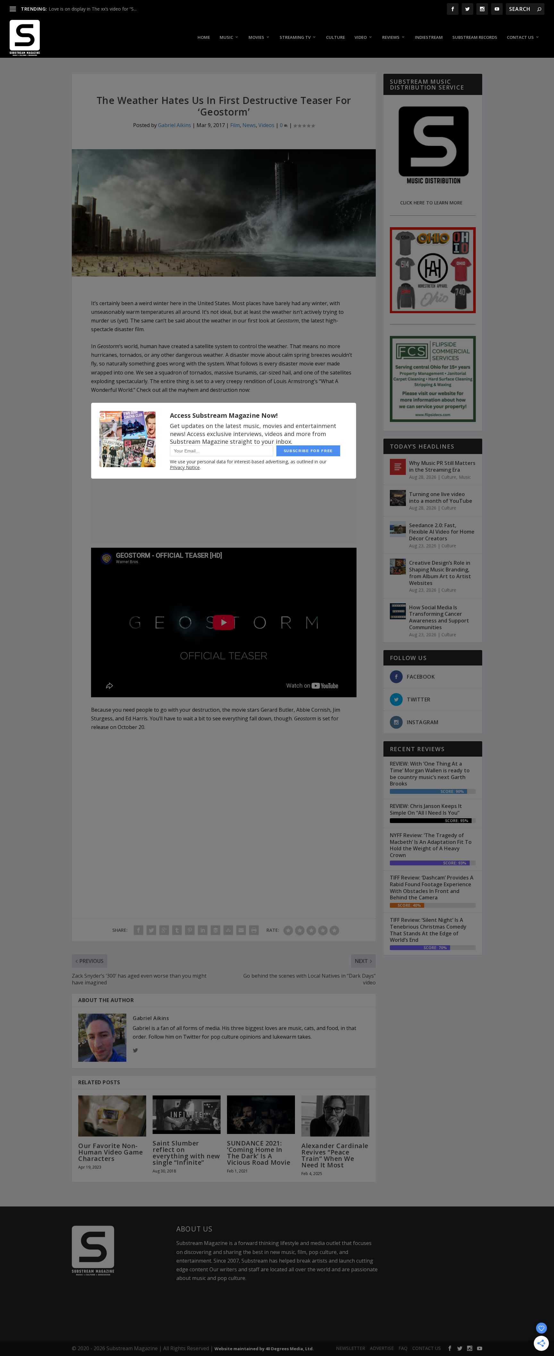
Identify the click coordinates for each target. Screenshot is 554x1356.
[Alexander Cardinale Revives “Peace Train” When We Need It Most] (335, 1115)
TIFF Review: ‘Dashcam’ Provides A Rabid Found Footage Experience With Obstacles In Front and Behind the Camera (432, 887)
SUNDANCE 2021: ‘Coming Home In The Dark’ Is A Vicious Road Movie (258, 1153)
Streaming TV (295, 37)
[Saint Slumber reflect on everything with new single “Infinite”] (187, 1114)
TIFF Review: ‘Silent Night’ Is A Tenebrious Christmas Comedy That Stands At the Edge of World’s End (428, 929)
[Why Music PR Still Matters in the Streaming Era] (398, 467)
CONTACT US (426, 1348)
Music (226, 37)
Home (203, 37)
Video (361, 37)
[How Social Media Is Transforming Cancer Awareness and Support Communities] (398, 611)
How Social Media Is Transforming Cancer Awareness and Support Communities (439, 617)
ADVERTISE (382, 1348)
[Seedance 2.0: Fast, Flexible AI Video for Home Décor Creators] (398, 529)
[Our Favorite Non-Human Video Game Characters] (112, 1115)
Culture (335, 37)
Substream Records (474, 37)
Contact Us (520, 37)
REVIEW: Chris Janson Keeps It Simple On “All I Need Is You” (426, 809)
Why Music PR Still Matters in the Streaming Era (442, 466)
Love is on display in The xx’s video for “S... (93, 9)
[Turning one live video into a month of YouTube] (398, 498)
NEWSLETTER (350, 1348)
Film (235, 125)
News (249, 125)
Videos (266, 125)
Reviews (390, 37)
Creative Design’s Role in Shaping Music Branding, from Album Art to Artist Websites (440, 572)
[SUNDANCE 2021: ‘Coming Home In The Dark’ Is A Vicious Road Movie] (261, 1114)
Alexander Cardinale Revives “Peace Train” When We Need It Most (334, 1155)
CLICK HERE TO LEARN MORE (431, 203)
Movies (256, 37)
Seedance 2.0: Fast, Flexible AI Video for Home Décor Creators (441, 532)
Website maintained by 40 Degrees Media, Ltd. (264, 1349)
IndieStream (429, 37)
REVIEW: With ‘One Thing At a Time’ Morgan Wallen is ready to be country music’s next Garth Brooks (430, 773)
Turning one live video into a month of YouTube (440, 497)
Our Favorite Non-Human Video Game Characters (110, 1152)
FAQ (403, 1348)
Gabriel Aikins (174, 125)
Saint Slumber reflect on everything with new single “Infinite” (186, 1153)
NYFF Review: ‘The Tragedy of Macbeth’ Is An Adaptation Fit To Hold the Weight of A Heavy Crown (431, 845)
